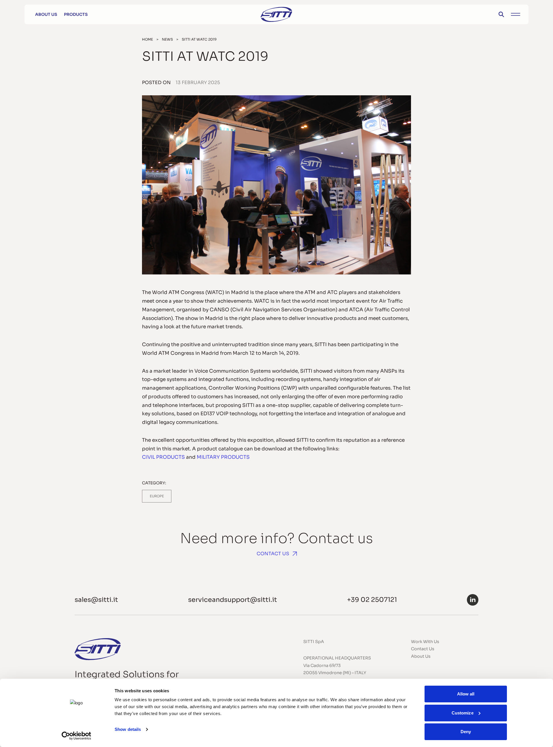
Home (147, 39)
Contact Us (273, 554)
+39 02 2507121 (372, 600)
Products (76, 14)
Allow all (466, 693)
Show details (128, 729)
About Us (46, 14)
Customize (463, 712)
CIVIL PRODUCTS (163, 457)
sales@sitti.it (96, 600)
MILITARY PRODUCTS (223, 457)
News (167, 39)
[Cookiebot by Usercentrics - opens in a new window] (76, 735)
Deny (466, 731)
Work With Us (425, 641)
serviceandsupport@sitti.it (232, 600)
